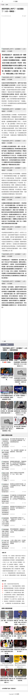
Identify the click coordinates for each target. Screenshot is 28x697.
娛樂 (7, 4)
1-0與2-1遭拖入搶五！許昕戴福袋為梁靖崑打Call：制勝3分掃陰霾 (18, 542)
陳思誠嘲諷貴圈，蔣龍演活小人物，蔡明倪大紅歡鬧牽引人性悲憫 (18, 530)
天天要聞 (15, 1)
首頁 (3, 4)
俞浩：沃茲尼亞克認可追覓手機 (11, 583)
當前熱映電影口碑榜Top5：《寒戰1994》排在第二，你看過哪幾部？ (18, 519)
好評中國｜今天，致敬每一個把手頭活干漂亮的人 (14, 555)
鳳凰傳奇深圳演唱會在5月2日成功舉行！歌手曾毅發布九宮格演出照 (18, 508)
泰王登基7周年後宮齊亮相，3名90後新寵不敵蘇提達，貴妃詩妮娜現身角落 (18, 440)
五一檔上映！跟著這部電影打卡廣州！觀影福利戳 (14, 575)
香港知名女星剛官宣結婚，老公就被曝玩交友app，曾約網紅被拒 (18, 485)
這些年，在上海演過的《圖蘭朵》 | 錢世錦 (13, 564)
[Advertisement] (14, 32)
